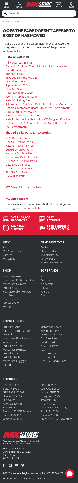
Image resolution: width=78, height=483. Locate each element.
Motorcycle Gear (12, 299)
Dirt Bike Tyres (49, 353)
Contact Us (33, 208)
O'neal (44, 288)
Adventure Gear (50, 330)
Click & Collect (49, 251)
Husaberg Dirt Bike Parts (21, 161)
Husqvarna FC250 (51, 396)
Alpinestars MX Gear (19, 85)
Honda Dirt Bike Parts (19, 142)
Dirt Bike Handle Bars (53, 361)
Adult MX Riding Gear (19, 93)
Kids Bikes (9, 295)
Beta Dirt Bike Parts (18, 164)
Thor (43, 295)
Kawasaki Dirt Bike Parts (21, 146)
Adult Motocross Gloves (17, 330)
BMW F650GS (11, 388)
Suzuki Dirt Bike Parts (19, 149)
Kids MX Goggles (47, 119)
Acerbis (45, 291)
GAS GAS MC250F (13, 392)
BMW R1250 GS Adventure (56, 419)
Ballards (45, 280)
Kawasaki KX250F (51, 400)
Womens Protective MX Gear (23, 115)
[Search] (5, 13)
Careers (7, 255)
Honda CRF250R (50, 392)
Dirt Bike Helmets (46, 104)
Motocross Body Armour (55, 108)
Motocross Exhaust (52, 334)
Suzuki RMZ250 (50, 411)
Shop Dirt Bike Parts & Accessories (28, 132)
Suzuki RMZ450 (12, 415)
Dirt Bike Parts (11, 288)
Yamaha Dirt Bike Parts (20, 153)
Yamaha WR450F (12, 419)
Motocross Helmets (14, 284)
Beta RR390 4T (49, 385)
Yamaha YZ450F (50, 415)
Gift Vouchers (11, 303)
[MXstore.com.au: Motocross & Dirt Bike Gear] (39, 4)
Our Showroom (12, 251)
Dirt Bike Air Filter (13, 346)
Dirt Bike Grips (11, 327)
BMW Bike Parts (16, 176)
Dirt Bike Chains (12, 353)
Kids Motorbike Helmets (17, 291)
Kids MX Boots (27, 123)
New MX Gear (14, 89)
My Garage (9, 258)
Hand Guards (48, 342)
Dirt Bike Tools (11, 357)
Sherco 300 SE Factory (54, 407)
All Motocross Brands (19, 62)
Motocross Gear (12, 276)
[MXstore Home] (21, 436)
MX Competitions (17, 198)
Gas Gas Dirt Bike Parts (20, 168)
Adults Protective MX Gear (22, 111)
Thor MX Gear (14, 74)
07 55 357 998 (12, 458)
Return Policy (48, 258)
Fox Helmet (9, 334)
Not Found (18, 21)
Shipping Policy (49, 255)
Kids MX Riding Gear (19, 100)
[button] (69, 473)
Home (6, 21)
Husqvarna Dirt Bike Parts (22, 157)
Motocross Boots (27, 108)
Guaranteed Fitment (52, 262)
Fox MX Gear (13, 70)
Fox (43, 276)
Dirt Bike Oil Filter (51, 357)
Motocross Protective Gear (19, 280)
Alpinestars (47, 284)
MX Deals (8, 306)
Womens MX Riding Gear (21, 96)
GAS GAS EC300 (50, 388)
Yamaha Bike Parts (14, 342)
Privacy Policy (27, 478)
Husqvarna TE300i (13, 400)
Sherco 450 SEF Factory (17, 411)
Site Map (41, 478)
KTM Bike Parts (49, 346)
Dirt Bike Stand (49, 338)
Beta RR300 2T (11, 385)
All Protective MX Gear (20, 104)
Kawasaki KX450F (13, 403)
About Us (8, 247)
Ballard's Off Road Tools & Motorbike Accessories (37, 66)
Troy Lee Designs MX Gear (22, 77)
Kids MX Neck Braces (50, 123)
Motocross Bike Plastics (17, 338)
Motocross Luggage (14, 361)
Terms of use (10, 478)
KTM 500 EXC (11, 407)
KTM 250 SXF (48, 403)
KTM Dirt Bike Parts (18, 138)
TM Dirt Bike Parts (17, 172)
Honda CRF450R (12, 396)
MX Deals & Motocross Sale (23, 187)
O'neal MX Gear (15, 81)
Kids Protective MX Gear (21, 119)
